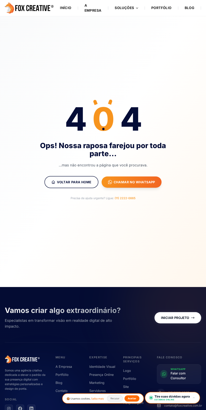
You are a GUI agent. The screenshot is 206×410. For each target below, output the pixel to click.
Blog (190, 8)
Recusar (114, 398)
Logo (127, 371)
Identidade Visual (102, 367)
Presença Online (101, 375)
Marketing (96, 383)
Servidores (97, 391)
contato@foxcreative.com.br (183, 405)
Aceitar (132, 398)
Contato (62, 391)
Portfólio (161, 8)
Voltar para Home (74, 182)
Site (126, 387)
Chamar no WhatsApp (134, 182)
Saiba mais (97, 398)
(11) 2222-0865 (125, 198)
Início (65, 8)
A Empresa (93, 8)
